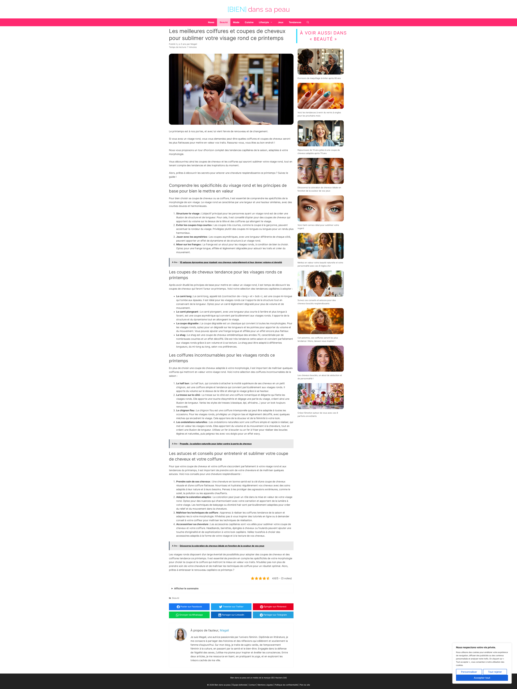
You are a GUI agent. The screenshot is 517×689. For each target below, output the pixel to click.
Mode (236, 22)
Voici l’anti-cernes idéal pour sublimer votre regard (318, 227)
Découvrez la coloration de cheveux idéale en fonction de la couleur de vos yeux (319, 189)
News (211, 22)
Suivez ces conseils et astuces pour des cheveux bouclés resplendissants (317, 302)
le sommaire (186, 588)
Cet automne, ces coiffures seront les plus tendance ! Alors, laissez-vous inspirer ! (318, 339)
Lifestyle (264, 22)
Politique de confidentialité (286, 685)
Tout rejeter (495, 671)
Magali (224, 630)
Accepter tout (482, 677)
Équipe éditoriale (239, 685)
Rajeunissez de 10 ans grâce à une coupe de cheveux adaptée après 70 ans (319, 152)
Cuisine (249, 22)
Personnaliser (469, 671)
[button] (308, 22)
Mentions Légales (265, 685)
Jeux (280, 22)
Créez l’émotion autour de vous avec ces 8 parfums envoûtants (318, 414)
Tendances (295, 22)
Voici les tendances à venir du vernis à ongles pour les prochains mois (319, 114)
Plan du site (305, 685)
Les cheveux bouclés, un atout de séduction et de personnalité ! (320, 377)
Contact (252, 685)
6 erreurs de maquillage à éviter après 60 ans (319, 78)
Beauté (224, 22)
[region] (482, 663)
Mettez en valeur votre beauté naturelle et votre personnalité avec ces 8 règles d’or (320, 264)
